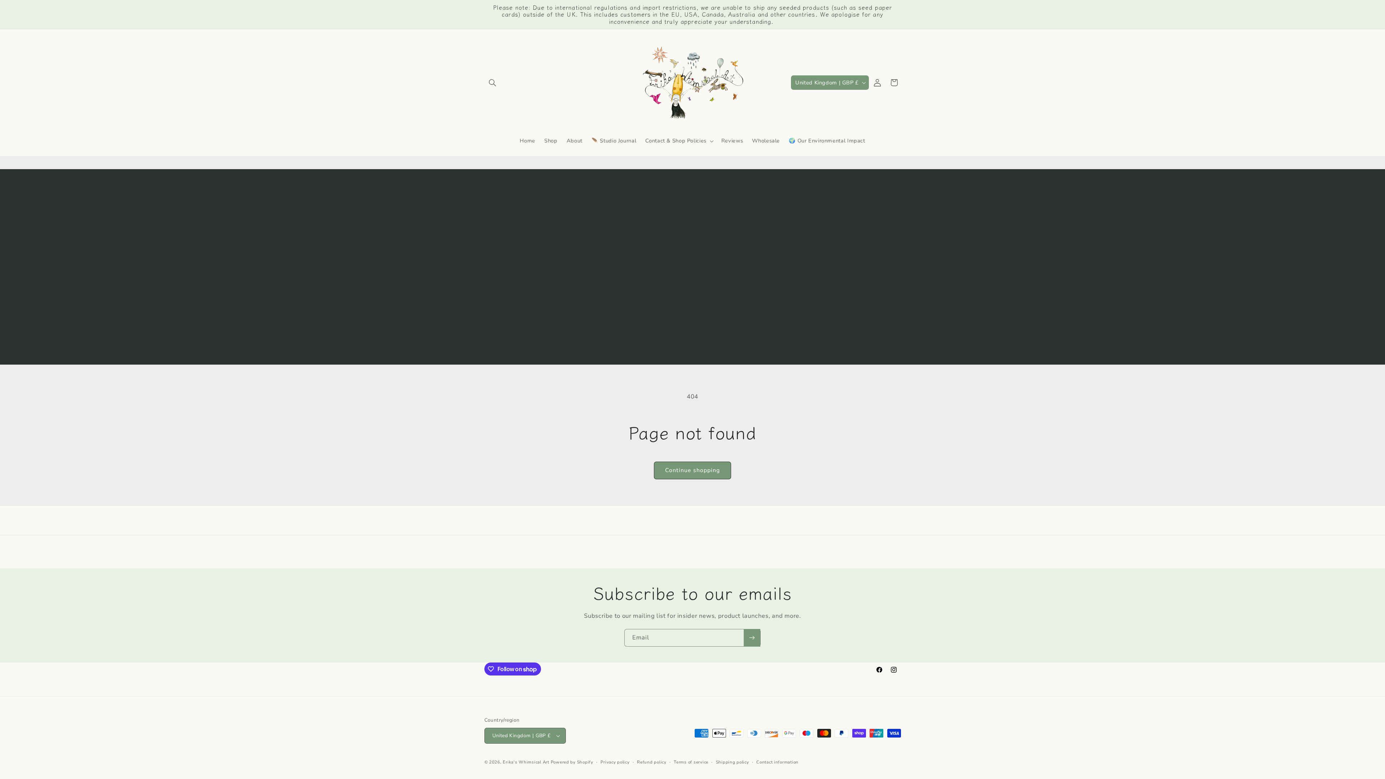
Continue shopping (692, 470)
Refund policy (652, 762)
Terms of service (691, 762)
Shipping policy (732, 762)
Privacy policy (615, 762)
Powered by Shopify (572, 762)
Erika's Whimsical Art (526, 762)
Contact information (777, 762)
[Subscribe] (752, 638)
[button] (492, 82)
